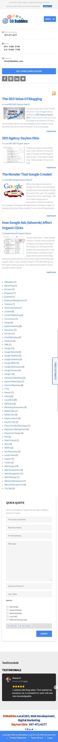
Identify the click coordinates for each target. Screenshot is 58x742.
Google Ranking (15, 610)
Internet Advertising (12, 381)
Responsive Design (12, 433)
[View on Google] (8, 679)
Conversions (9, 319)
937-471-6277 (38, 724)
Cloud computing (11, 308)
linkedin (7, 392)
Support (7, 459)
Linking (7, 396)
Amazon (8, 289)
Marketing (8, 404)
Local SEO (8, 104)
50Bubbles (8, 282)
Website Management (13, 485)
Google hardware (11, 359)
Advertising (9, 286)
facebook (8, 341)
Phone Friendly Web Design (15, 426)
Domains (8, 334)
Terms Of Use (37, 738)
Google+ (7, 374)
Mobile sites (9, 415)
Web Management (12, 474)
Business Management (14, 300)
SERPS (7, 448)
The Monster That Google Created (27, 174)
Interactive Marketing (13, 378)
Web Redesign (10, 477)
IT (5, 389)
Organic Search (23, 104)
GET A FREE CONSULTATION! (29, 71)
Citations (8, 304)
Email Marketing (11, 337)
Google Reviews (11, 370)
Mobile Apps (9, 411)
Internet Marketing (12, 385)
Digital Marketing (15, 613)
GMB (6, 345)
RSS (6, 437)
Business (8, 297)
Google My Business (12, 367)
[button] (2, 687)
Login (49, 738)
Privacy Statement (18, 738)
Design (7, 322)
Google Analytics (11, 356)
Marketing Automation (14, 407)
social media (9, 455)
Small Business (10, 451)
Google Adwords (11, 233)
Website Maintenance (13, 481)
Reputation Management (15, 429)
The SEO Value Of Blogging (22, 98)
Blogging (8, 293)
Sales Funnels (10, 440)
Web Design (9, 466)
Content (7, 311)
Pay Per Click (9, 422)
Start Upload (26, 626)
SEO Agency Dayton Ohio (20, 138)
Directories (9, 330)
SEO (14, 104)
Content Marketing (12, 315)
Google (16, 180)
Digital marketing (11, 326)
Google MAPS (10, 363)
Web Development (12, 470)
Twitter (7, 463)
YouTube (8, 488)
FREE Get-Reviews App (18, 620)
